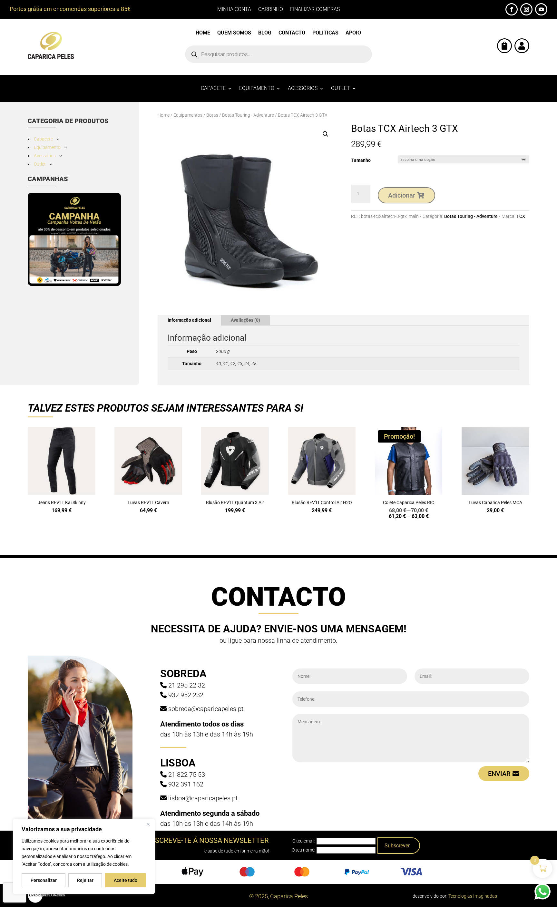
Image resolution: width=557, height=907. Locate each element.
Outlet (340, 88)
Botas (212, 115)
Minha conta (234, 9)
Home (203, 33)
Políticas (325, 33)
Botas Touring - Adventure (248, 115)
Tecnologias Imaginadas (472, 896)
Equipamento (256, 88)
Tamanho (361, 160)
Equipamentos (187, 115)
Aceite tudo (125, 880)
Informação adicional (189, 320)
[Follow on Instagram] (526, 9)
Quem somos (234, 33)
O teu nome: (303, 850)
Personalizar (44, 880)
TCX (520, 216)
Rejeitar (85, 880)
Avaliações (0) (245, 320)
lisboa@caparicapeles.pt (203, 798)
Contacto (291, 33)
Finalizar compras (315, 9)
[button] (325, 134)
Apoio (353, 33)
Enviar (499, 773)
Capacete (213, 88)
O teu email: (303, 841)
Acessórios (303, 88)
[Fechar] (148, 824)
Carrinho (270, 9)
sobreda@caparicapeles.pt (205, 709)
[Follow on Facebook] (511, 9)
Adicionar (401, 195)
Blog (264, 33)
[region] (84, 856)
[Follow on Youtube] (541, 9)
